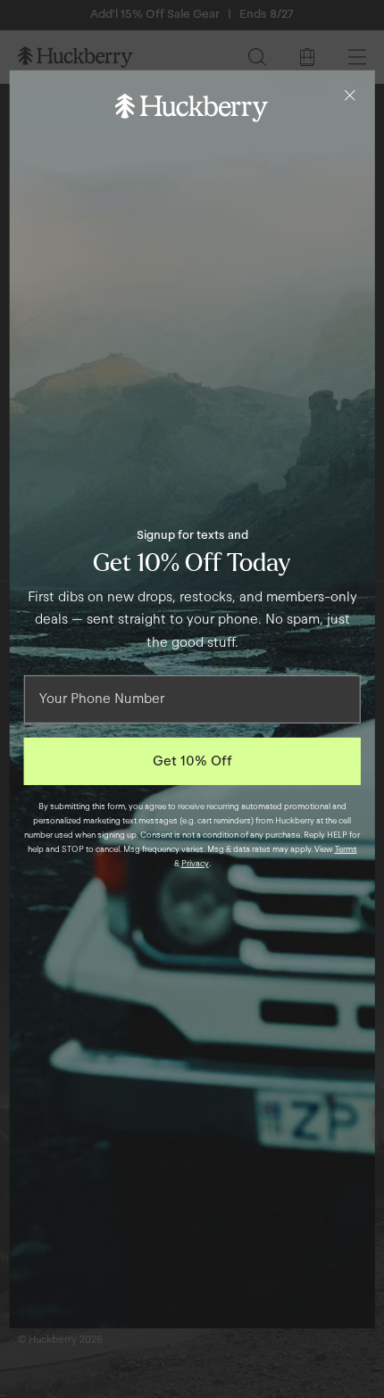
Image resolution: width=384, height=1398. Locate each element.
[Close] (349, 94)
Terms (346, 849)
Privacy (195, 863)
